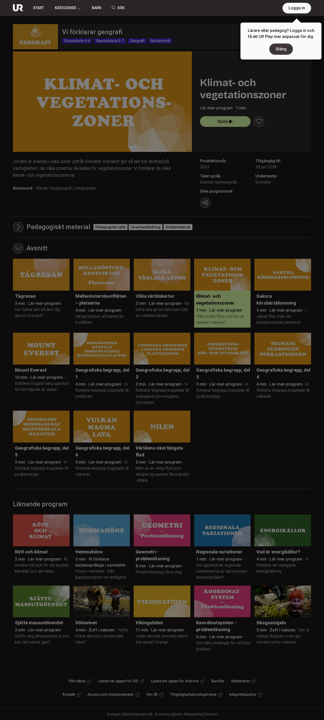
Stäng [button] (281, 49)
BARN (96, 8)
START (38, 8)
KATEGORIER (65, 8)
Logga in (297, 8)
